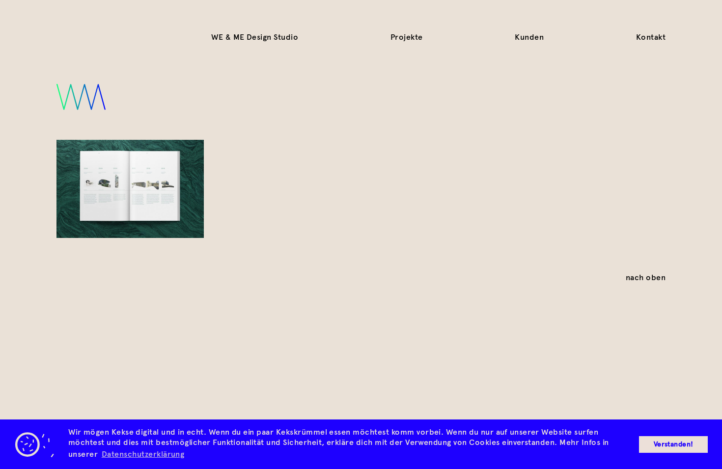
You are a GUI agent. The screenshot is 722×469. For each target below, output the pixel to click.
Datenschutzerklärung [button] (143, 454)
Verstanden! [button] (674, 444)
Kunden (529, 37)
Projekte (406, 37)
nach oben (646, 277)
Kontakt (651, 37)
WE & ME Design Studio (254, 37)
